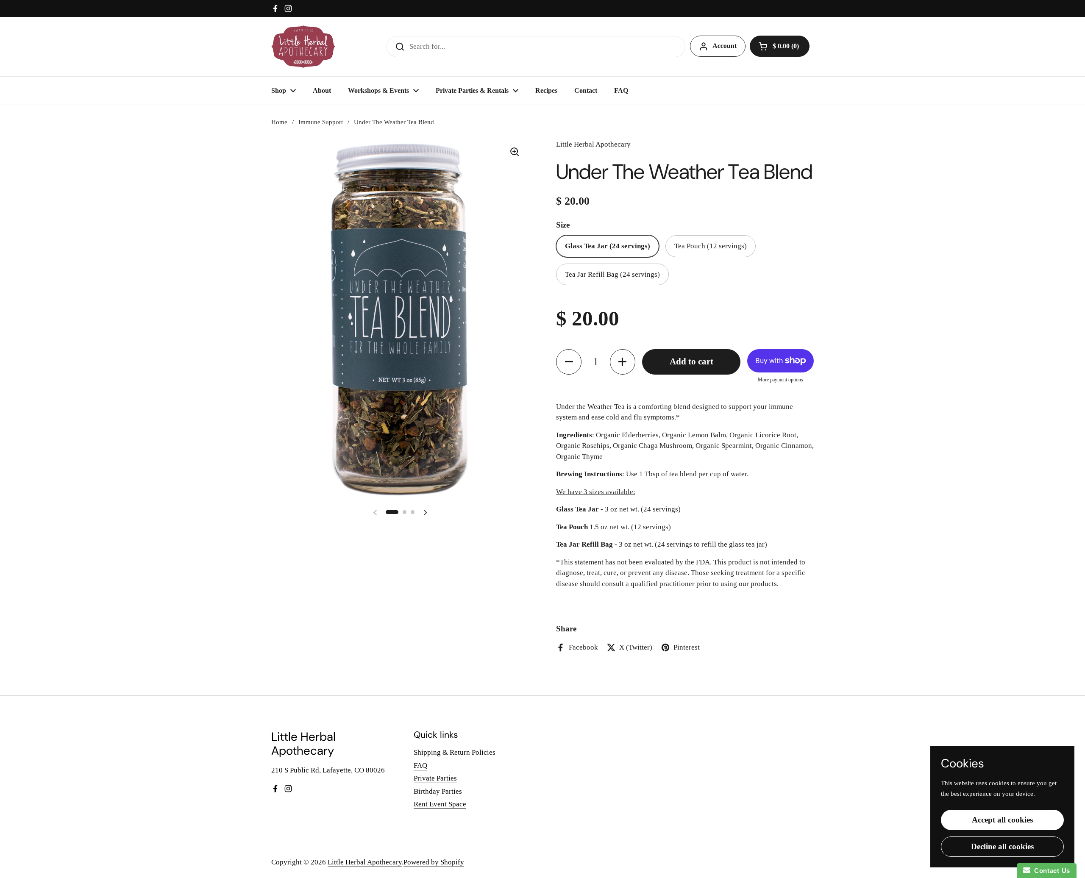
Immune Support (320, 122)
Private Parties (435, 778)
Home (279, 122)
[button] (780, 46)
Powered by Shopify (433, 862)
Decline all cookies (1002, 846)
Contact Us (1050, 870)
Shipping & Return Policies (454, 752)
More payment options (780, 380)
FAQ (420, 765)
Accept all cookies (1002, 819)
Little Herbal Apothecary (365, 862)
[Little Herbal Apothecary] (303, 46)
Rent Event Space (440, 804)
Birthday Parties (438, 791)
